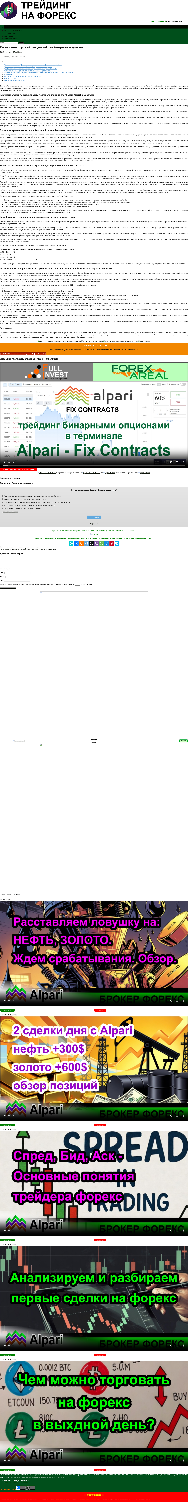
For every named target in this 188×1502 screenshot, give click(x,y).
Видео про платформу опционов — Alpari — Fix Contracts (23, 77)
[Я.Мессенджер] (71, 543)
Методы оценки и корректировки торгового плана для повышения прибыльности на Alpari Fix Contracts (39, 73)
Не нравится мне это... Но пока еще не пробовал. (22, 509)
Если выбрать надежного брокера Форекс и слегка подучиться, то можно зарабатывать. (37, 502)
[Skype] (117, 543)
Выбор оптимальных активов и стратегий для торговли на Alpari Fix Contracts (31, 69)
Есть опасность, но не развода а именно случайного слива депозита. (29, 505)
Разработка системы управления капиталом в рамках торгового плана (28, 71)
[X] (91, 543)
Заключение (9, 75)
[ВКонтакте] (76, 543)
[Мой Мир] (106, 543)
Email (2, 576)
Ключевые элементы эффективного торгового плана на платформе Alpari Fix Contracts (33, 65)
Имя (2, 573)
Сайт (1, 580)
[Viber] (96, 543)
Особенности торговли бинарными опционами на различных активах (25, 547)
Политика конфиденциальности (16, 1483)
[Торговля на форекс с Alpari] (38, 18)
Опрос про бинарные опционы (15, 80)
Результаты (94, 523)
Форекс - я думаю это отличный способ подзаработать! (25, 499)
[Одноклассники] (81, 543)
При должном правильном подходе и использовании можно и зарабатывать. (32, 496)
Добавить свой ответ (10, 512)
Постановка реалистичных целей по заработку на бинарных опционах (28, 67)
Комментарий (5, 569)
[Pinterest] (111, 543)
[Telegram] (86, 543)
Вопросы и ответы (11, 78)
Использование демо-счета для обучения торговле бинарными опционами (28, 549)
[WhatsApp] (101, 543)
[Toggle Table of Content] (1, 61)
